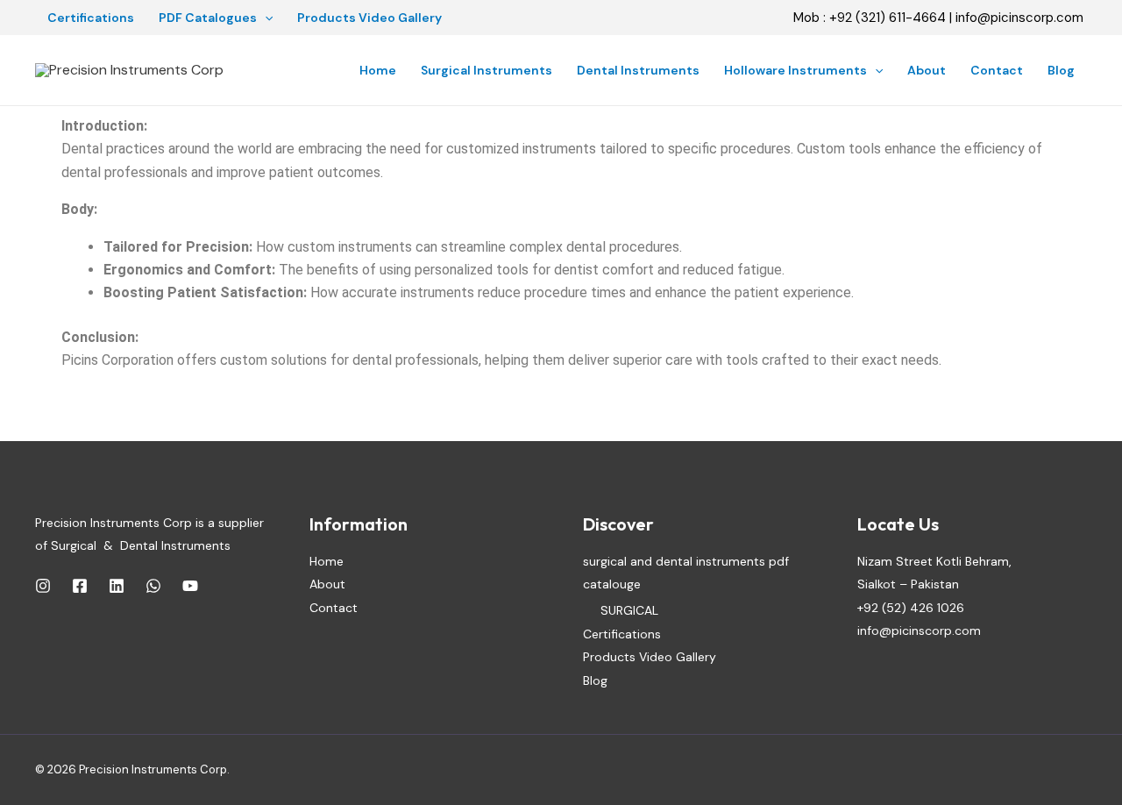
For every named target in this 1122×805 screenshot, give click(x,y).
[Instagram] (43, 586)
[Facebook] (80, 586)
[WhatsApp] (153, 586)
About (926, 70)
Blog (1061, 70)
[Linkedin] (116, 586)
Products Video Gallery (369, 17)
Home (377, 70)
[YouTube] (190, 586)
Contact (996, 70)
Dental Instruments (638, 70)
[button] (265, 17)
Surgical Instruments (486, 70)
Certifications (90, 17)
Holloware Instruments (795, 70)
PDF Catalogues (208, 17)
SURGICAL (629, 610)
